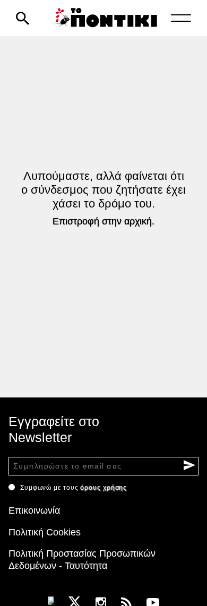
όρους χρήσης (103, 487)
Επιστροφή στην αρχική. (103, 221)
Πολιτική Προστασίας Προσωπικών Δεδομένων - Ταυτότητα (82, 559)
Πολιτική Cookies (44, 532)
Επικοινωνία (34, 510)
